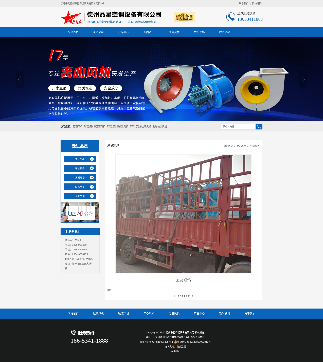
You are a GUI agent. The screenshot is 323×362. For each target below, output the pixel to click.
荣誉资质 (174, 32)
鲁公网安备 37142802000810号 (194, 341)
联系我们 (243, 3)
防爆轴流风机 (160, 126)
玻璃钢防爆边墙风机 (140, 126)
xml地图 (175, 351)
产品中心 (123, 32)
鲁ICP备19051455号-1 (161, 341)
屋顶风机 (77, 126)
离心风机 (148, 313)
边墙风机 (174, 313)
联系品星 (224, 32)
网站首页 (228, 145)
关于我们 (249, 313)
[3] (161, 79)
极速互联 (181, 346)
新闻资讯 (148, 32)
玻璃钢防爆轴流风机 (117, 126)
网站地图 (257, 3)
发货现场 (199, 32)
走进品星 (98, 32)
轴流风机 (123, 313)
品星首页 (73, 32)
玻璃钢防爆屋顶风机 (94, 126)
